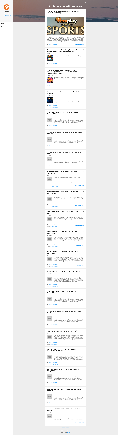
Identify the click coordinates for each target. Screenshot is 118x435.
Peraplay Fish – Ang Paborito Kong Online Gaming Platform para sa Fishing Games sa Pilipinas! (62, 50)
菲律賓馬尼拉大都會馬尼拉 (54, 127)
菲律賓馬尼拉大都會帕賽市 (54, 65)
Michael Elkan (68, 432)
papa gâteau (7, 11)
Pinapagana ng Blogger (66, 430)
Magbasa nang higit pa (79, 44)
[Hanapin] (85, 2)
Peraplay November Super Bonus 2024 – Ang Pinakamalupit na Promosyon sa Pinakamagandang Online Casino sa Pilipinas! (63, 71)
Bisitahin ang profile (7, 15)
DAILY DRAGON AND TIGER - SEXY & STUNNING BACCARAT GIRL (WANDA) (61, 350)
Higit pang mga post (65, 427)
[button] (83, 11)
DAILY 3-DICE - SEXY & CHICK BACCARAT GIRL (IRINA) (64, 331)
